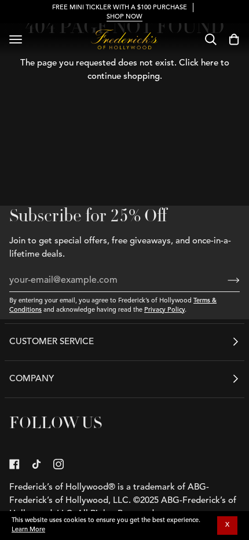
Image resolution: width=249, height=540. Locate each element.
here (209, 63)
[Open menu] (15, 39)
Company (31, 379)
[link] (14, 464)
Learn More (28, 530)
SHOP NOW (124, 17)
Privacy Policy (164, 310)
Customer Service (51, 342)
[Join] (224, 280)
